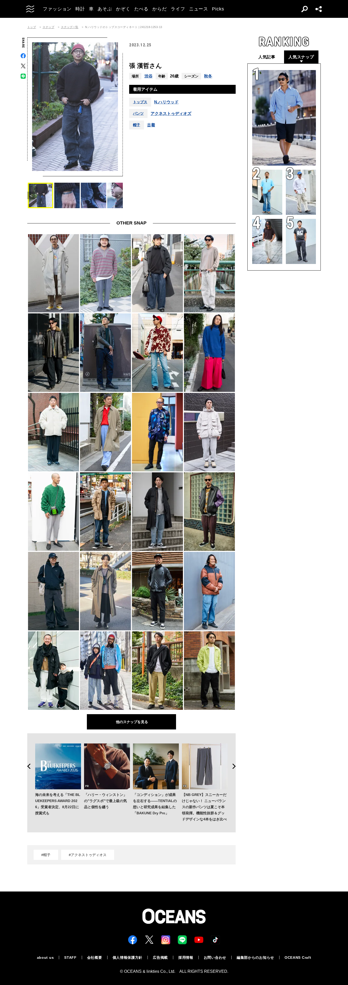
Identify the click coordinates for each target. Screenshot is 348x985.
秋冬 (208, 76)
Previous (27, 766)
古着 (151, 125)
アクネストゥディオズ (171, 114)
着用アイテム (145, 89)
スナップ (48, 27)
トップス (140, 102)
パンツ (138, 113)
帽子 (136, 125)
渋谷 (148, 76)
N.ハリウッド (166, 102)
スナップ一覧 (69, 27)
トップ (31, 27)
